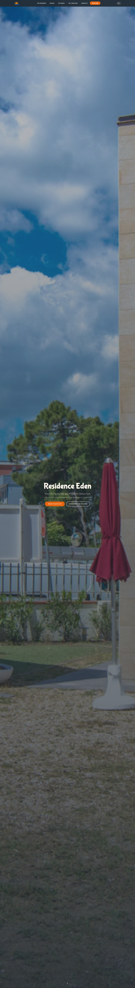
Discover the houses (78, 504)
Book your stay (55, 504)
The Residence (41, 3)
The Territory (73, 3)
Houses (52, 3)
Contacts (84, 3)
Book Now (95, 3)
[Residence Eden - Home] (16, 3)
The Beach (61, 3)
